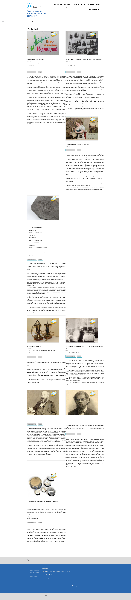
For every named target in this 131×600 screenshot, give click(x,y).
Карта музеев (58, 4)
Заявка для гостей (33, 576)
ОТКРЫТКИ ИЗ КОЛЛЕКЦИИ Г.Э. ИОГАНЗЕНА (78, 144)
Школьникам (67, 4)
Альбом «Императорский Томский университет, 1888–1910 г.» (84, 59)
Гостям (83, 4)
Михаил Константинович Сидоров (38, 419)
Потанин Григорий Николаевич (76, 419)
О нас (61, 6)
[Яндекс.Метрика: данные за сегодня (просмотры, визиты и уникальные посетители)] (77, 586)
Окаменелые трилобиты (35, 224)
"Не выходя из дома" (93, 9)
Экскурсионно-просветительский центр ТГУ (36, 13)
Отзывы (56, 6)
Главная (3, 21)
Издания (67, 6)
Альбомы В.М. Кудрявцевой (35, 59)
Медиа (98, 4)
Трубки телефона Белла (34, 346)
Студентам (76, 4)
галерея (40, 72)
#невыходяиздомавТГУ (32, 72)
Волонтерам (90, 4)
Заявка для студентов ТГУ (34, 573)
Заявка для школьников (34, 570)
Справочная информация (92, 6)
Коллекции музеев (77, 6)
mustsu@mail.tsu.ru (49, 578)
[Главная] (34, 9)
